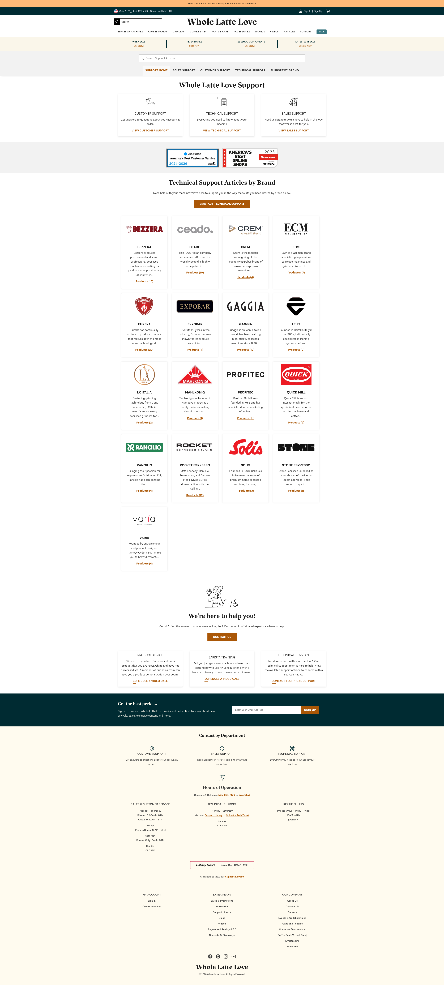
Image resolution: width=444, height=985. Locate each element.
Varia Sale (138, 41)
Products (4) (245, 277)
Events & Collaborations (292, 918)
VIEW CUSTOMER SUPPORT (150, 130)
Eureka (144, 324)
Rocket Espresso (195, 465)
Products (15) (144, 281)
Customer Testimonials (292, 929)
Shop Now (139, 46)
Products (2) (144, 422)
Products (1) (195, 418)
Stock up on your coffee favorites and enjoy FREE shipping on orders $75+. (222, 3)
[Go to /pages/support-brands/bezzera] (144, 229)
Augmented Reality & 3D (222, 929)
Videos (222, 923)
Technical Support (250, 70)
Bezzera (144, 247)
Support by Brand (285, 70)
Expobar (194, 324)
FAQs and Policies (292, 923)
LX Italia (144, 393)
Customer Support (215, 70)
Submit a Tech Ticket (237, 815)
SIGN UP (310, 710)
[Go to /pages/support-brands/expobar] (195, 306)
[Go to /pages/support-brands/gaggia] (245, 306)
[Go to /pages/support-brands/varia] (144, 520)
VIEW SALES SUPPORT (294, 130)
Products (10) (195, 272)
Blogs (222, 918)
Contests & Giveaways (222, 935)
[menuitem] (151, 901)
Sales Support (184, 70)
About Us (292, 900)
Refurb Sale (194, 41)
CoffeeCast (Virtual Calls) (292, 935)
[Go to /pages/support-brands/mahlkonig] (195, 375)
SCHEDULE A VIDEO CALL (150, 681)
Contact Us (292, 906)
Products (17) (296, 272)
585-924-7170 (226, 795)
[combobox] (141, 22)
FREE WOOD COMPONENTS (249, 41)
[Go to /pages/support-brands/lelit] (296, 306)
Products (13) (245, 350)
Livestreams (292, 940)
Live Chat (244, 795)
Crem (245, 247)
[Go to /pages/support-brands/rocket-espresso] (195, 447)
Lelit (296, 324)
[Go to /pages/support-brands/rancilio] (144, 447)
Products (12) (195, 495)
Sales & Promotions (222, 900)
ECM (296, 247)
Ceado (194, 247)
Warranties (222, 906)
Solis (245, 465)
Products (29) (144, 350)
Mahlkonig (195, 393)
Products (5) (296, 422)
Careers (292, 912)
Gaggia (245, 324)
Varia (144, 538)
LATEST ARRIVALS (305, 41)
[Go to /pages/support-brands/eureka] (144, 306)
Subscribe (292, 946)
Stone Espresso (296, 465)
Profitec (245, 393)
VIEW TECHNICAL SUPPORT (222, 130)
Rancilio (144, 465)
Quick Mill (296, 393)
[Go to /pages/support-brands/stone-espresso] (296, 447)
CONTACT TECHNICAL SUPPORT (222, 203)
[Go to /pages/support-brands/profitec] (245, 375)
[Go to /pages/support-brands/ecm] (296, 229)
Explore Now (305, 46)
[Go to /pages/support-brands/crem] (245, 229)
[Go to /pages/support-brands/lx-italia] (144, 375)
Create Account (152, 906)
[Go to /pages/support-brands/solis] (245, 447)
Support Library (213, 815)
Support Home (156, 70)
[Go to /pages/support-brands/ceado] (195, 229)
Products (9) (296, 350)
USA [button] (120, 11)
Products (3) (245, 490)
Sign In (152, 900)
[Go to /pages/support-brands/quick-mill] (296, 375)
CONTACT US (222, 637)
